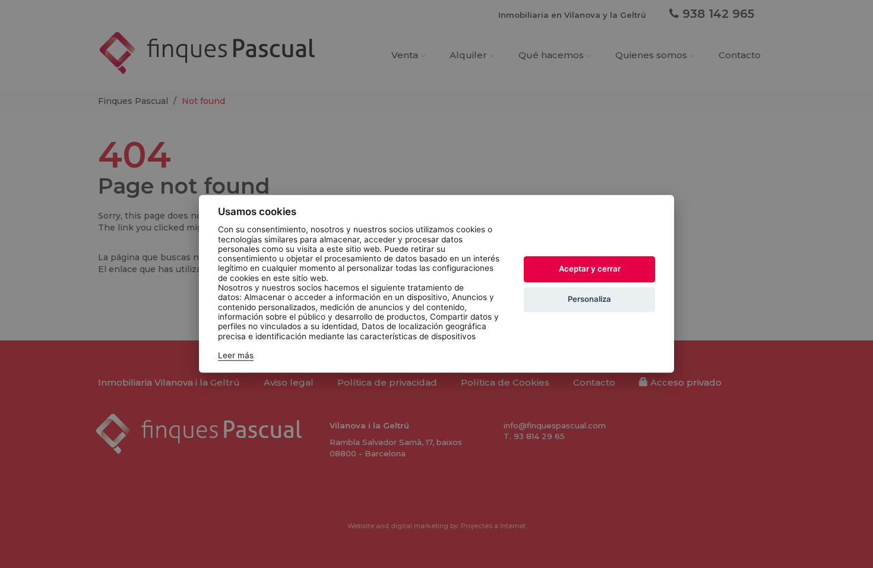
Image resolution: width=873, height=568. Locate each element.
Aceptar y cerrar (590, 268)
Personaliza (589, 299)
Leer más (236, 356)
